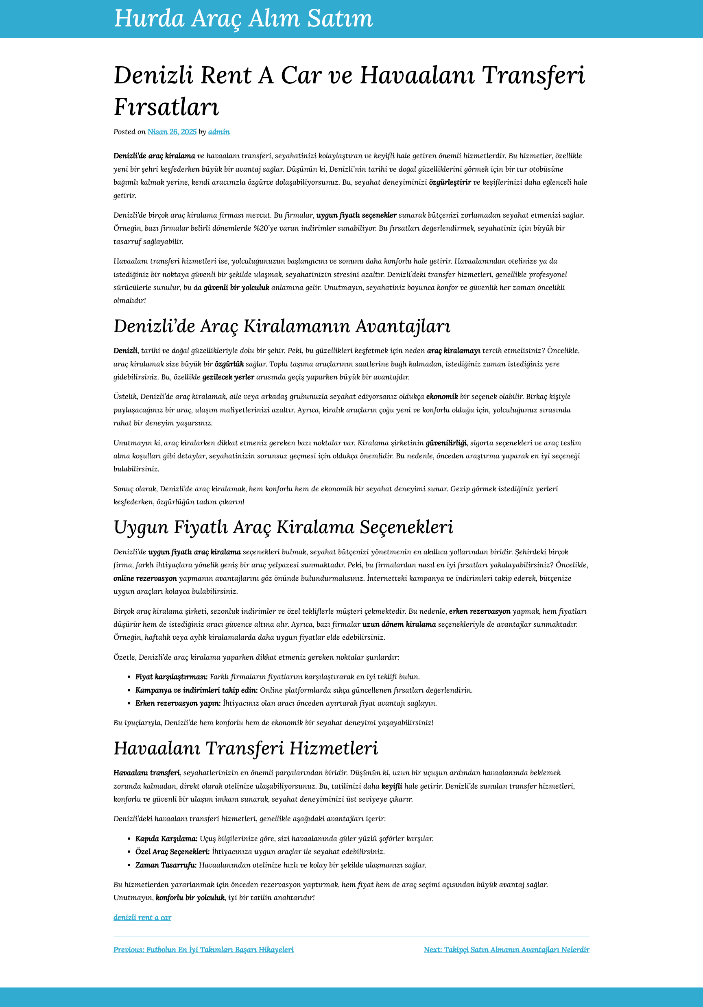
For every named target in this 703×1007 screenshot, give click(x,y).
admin (219, 131)
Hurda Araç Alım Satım (243, 17)
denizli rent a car (142, 917)
